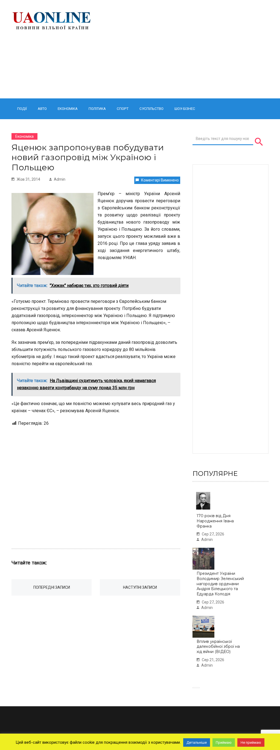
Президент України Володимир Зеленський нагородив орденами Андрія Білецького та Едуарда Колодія (220, 583)
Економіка (68, 109)
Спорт (123, 109)
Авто (42, 109)
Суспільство (151, 109)
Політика (97, 109)
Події (22, 109)
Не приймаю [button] (251, 742)
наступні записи (140, 587)
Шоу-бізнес (184, 109)
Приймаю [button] (224, 742)
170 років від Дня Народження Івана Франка (215, 520)
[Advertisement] (185, 49)
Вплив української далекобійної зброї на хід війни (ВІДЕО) (218, 646)
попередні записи (51, 587)
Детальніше (196, 742)
